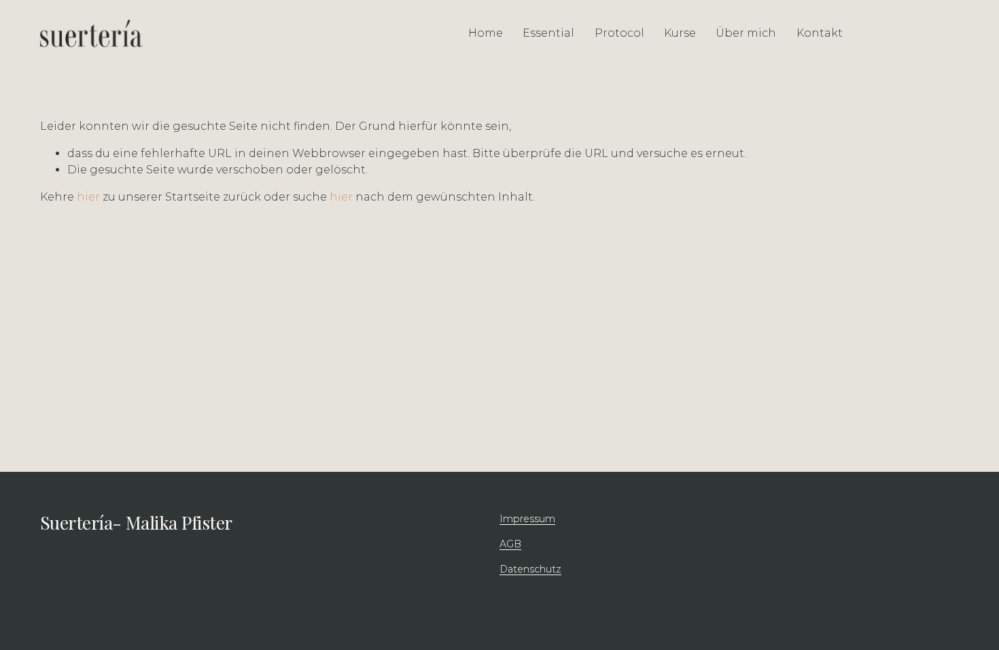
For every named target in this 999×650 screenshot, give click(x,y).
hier (88, 196)
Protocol (619, 33)
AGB (510, 544)
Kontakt (819, 33)
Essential (548, 33)
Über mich (746, 33)
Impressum (527, 519)
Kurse (680, 33)
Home (485, 33)
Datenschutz (530, 569)
